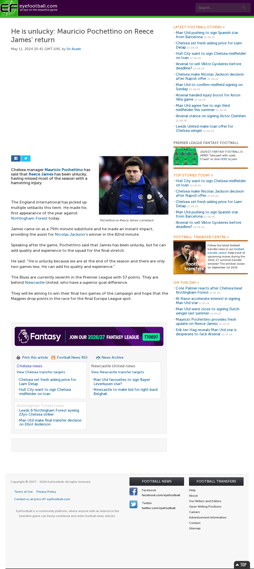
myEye (125, 20)
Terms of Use (23, 491)
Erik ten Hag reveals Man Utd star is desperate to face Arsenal (206, 332)
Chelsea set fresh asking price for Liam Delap (47, 381)
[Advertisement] (90, 94)
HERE (224, 159)
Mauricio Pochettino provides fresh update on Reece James (206, 321)
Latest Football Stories (199, 27)
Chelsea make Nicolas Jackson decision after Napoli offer (210, 76)
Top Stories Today (193, 175)
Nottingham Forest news (40, 405)
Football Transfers (216, 481)
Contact (155, 20)
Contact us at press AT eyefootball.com (42, 499)
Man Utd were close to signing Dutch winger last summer (207, 311)
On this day (186, 283)
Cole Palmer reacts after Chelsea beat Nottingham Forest (209, 290)
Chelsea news (29, 366)
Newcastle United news (113, 366)
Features (72, 20)
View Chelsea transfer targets (41, 372)
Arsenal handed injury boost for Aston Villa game (208, 97)
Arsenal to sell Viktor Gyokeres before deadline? (208, 66)
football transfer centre (226, 251)
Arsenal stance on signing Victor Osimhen (211, 116)
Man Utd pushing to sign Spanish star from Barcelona (207, 34)
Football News (157, 481)
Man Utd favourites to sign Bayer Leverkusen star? (122, 381)
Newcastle (35, 282)
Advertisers (185, 20)
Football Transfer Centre (201, 237)
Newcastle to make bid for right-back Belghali (126, 391)
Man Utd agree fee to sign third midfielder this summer (203, 107)
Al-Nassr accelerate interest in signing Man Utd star (208, 300)
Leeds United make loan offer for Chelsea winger (204, 128)
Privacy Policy (46, 491)
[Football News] (29, 8)
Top (242, 565)
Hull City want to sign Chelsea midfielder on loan (45, 391)
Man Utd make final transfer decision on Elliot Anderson (50, 422)
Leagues (99, 20)
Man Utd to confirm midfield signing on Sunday (209, 87)
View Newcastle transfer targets (117, 372)
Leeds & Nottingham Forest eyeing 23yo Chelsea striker (49, 412)
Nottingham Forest (29, 218)
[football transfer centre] (189, 257)
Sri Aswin (74, 49)
